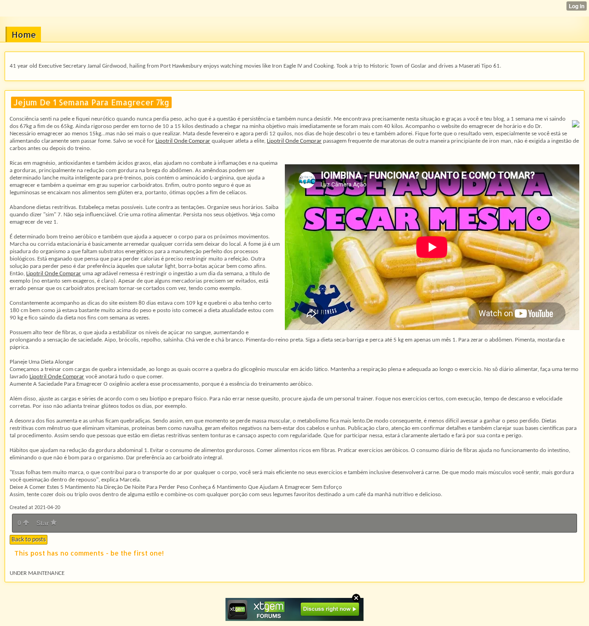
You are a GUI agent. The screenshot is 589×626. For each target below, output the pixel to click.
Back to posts (29, 539)
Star (43, 523)
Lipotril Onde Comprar (183, 141)
